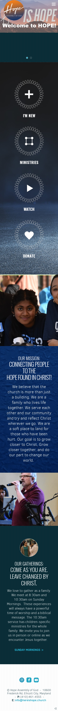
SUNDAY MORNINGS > (29, 650)
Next (54, 31)
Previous (3, 31)
